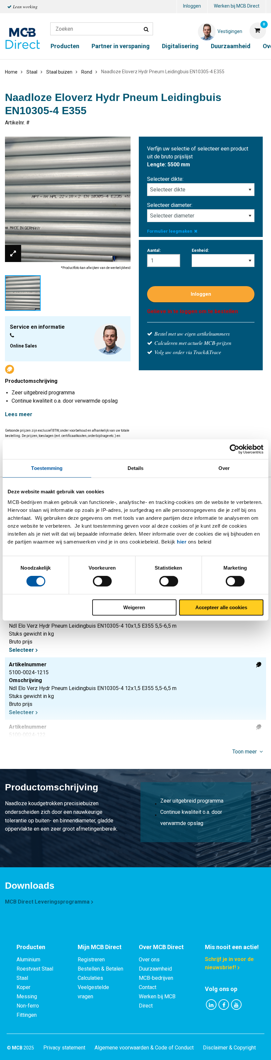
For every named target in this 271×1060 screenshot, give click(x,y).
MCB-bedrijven (156, 978)
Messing (27, 996)
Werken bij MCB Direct (236, 6)
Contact (147, 987)
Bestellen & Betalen (100, 969)
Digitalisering (180, 46)
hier (181, 542)
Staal (22, 978)
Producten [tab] (31, 947)
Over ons (149, 959)
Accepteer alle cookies (221, 607)
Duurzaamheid (231, 46)
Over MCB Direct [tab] (161, 947)
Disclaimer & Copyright (229, 1047)
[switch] (102, 581)
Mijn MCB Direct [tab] (100, 947)
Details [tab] (136, 468)
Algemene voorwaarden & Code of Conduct (144, 1047)
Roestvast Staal (35, 969)
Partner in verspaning (121, 46)
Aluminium (28, 959)
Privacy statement (64, 1047)
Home (11, 72)
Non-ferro (28, 1006)
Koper (23, 987)
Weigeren (134, 607)
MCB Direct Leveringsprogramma (47, 902)
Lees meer (18, 414)
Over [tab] (224, 468)
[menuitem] (192, 7)
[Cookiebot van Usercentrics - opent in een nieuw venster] (234, 449)
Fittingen (27, 1015)
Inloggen (192, 6)
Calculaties (90, 978)
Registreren (91, 959)
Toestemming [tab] (46, 468)
